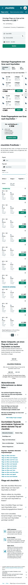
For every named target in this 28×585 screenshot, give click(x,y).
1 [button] (12, 335)
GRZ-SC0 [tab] (10, 372)
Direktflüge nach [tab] (6, 436)
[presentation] (17, 20)
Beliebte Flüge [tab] (18, 433)
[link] (11, 137)
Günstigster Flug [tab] (5, 68)
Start (3, 583)
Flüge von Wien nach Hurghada (10, 457)
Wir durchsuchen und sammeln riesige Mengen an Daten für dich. (12, 575)
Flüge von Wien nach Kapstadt (9, 464)
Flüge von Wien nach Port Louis (10, 459)
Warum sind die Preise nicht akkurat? (12, 577)
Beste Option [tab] (13, 68)
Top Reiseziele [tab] (20, 443)
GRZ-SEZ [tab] (14, 359)
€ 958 (14, 20)
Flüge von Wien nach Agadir (9, 474)
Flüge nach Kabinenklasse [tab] (8, 439)
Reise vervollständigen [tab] (8, 443)
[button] (2, 8)
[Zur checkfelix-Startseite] (9, 8)
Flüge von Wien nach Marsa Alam (10, 472)
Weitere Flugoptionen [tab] (7, 446)
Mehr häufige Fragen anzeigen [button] (14, 417)
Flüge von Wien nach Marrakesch (10, 462)
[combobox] (15, 160)
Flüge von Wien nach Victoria (9, 468)
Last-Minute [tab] (22, 68)
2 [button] (15, 335)
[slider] (26, 174)
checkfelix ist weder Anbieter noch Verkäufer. (11, 572)
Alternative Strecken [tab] (7, 433)
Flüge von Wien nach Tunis (8, 470)
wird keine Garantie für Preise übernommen (14, 567)
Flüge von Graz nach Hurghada (9, 476)
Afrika (7, 583)
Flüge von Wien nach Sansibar (9, 466)
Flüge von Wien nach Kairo (8, 455)
